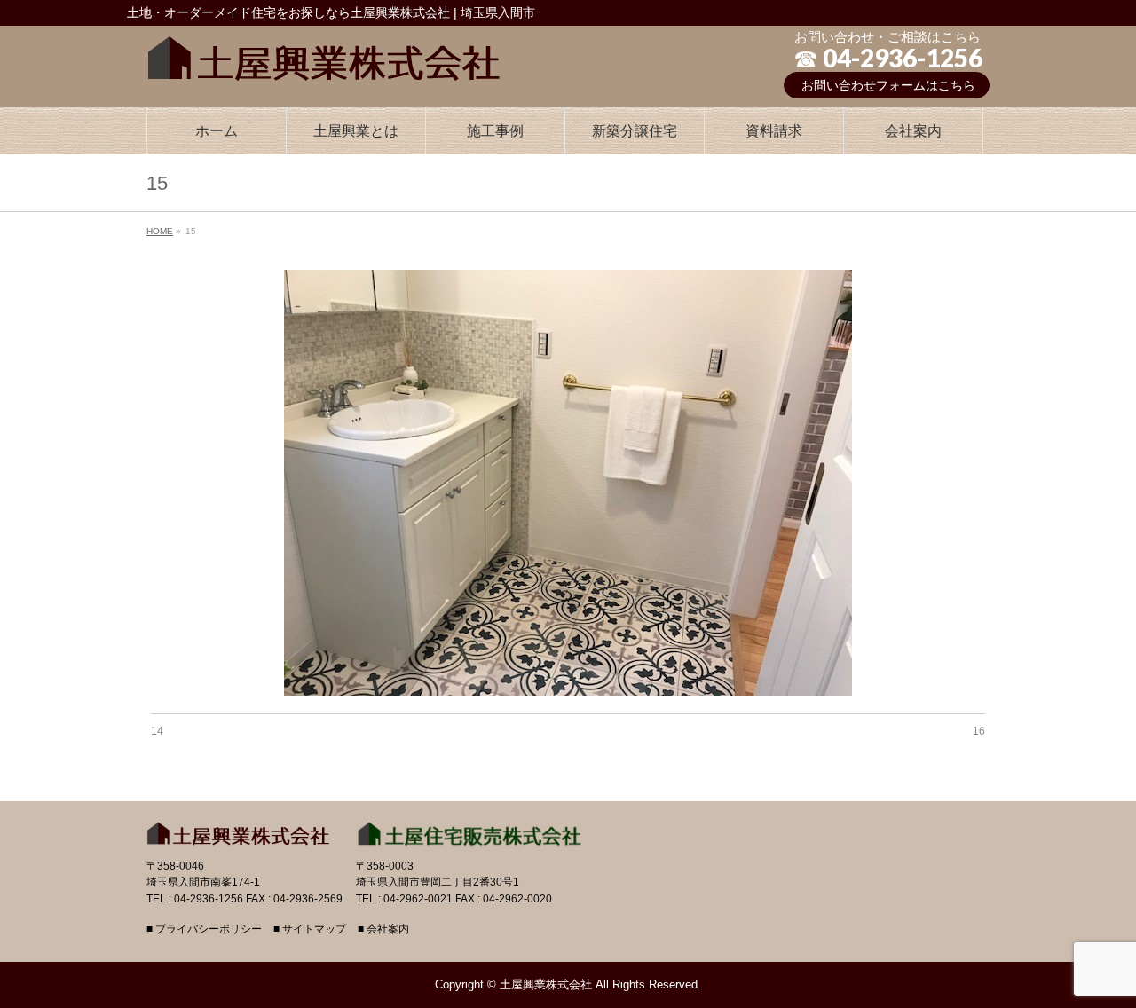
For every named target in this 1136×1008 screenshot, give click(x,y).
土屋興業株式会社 (546, 984)
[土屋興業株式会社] (323, 54)
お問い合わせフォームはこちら (888, 85)
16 (979, 731)
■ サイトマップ (309, 929)
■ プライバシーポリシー (204, 929)
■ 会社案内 (383, 929)
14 (157, 731)
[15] (568, 483)
